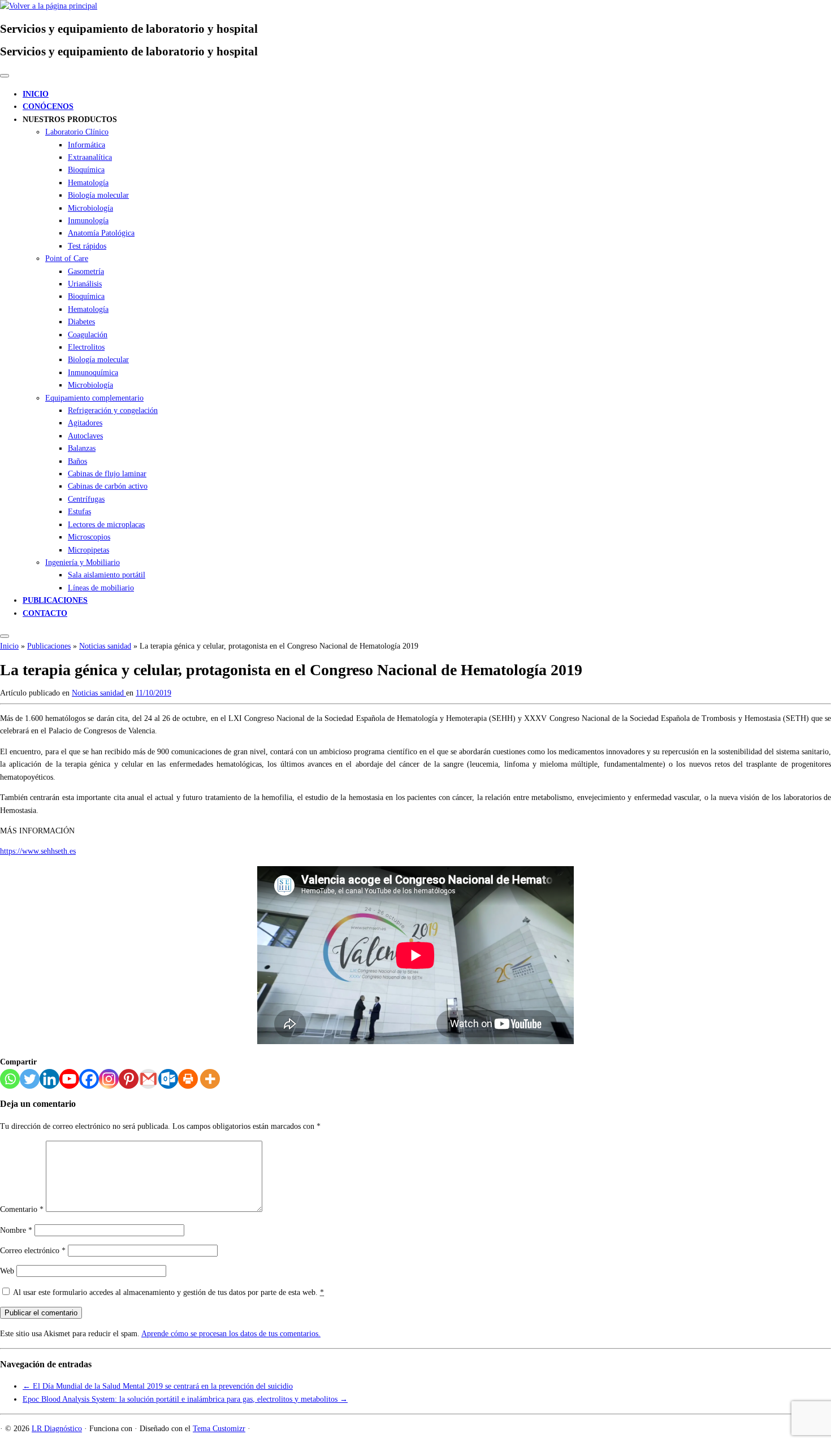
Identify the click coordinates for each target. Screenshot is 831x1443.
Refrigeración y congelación (113, 410)
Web (7, 1271)
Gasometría (86, 271)
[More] (210, 1079)
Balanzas (82, 448)
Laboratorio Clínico (77, 132)
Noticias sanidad (105, 646)
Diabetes (81, 322)
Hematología (88, 183)
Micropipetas (88, 550)
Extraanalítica (90, 157)
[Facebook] (89, 1079)
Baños (77, 461)
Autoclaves (85, 436)
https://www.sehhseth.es (38, 851)
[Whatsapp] (10, 1079)
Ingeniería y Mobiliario (82, 562)
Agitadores (85, 423)
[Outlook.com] (168, 1079)
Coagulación (87, 335)
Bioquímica (86, 170)
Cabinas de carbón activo (108, 486)
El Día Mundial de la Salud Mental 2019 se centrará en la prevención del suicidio (158, 1386)
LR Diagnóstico (57, 1428)
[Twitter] (30, 1079)
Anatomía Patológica (101, 233)
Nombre (16, 1230)
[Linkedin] (49, 1079)
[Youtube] (69, 1079)
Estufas (79, 511)
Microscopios (89, 537)
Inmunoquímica (93, 372)
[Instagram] (109, 1079)
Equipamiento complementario (94, 398)
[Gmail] (148, 1079)
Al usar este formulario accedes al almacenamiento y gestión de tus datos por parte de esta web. (168, 1292)
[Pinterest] (128, 1079)
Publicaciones (49, 646)
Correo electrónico (33, 1250)
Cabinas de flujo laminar (107, 474)
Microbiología (90, 208)
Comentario (22, 1209)
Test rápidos (87, 246)
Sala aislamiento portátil (106, 575)
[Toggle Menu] (4, 75)
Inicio (9, 646)
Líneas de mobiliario (101, 588)
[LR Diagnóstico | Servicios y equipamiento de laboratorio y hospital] (48, 6)
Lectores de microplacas (106, 524)
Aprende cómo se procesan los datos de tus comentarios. (231, 1333)
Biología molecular (98, 195)
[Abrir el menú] (4, 636)
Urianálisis (85, 284)
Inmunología (88, 220)
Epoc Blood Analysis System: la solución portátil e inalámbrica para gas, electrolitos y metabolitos (185, 1399)
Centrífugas (86, 499)
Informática (86, 145)
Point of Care (66, 258)
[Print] (188, 1079)
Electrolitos (86, 347)
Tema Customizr (219, 1428)
